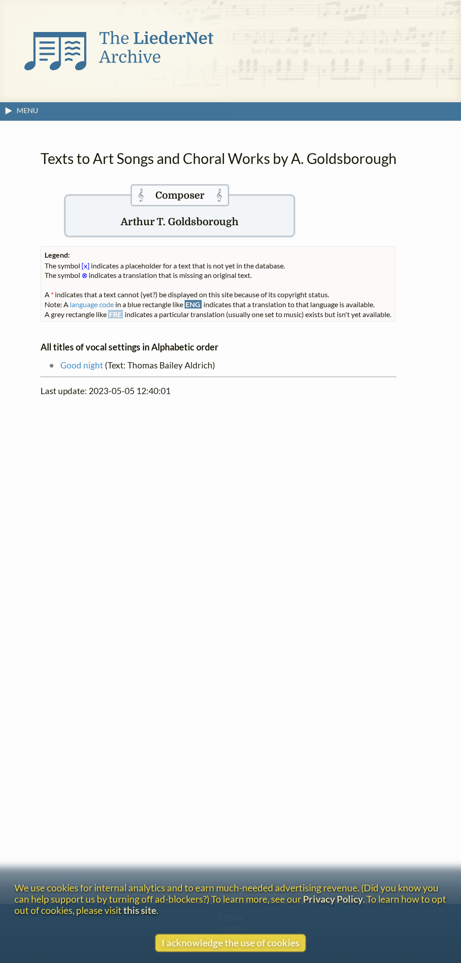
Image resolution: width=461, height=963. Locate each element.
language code (92, 304)
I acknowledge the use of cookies (230, 942)
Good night (81, 365)
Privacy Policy (333, 898)
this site (139, 910)
